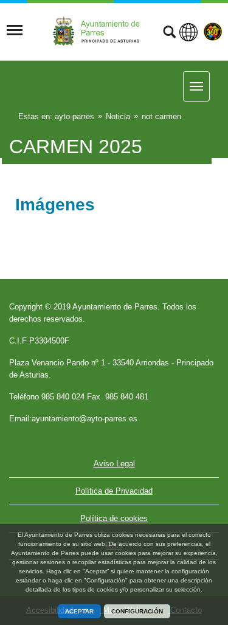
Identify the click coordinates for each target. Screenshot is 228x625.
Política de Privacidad (114, 491)
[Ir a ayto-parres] (99, 31)
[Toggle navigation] (14, 30)
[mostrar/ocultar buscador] (169, 33)
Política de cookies (114, 518)
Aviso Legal (114, 463)
